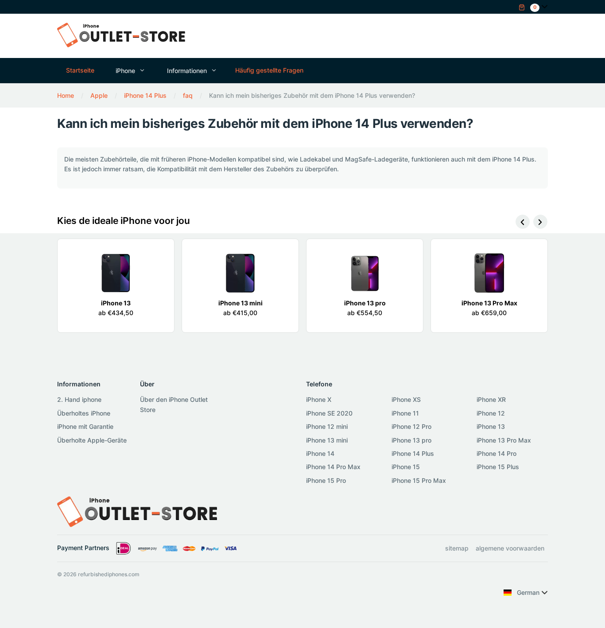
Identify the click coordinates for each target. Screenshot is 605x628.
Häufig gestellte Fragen (269, 70)
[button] (529, 6)
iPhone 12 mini (327, 426)
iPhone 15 (406, 466)
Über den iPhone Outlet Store (174, 404)
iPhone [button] (125, 70)
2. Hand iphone (79, 399)
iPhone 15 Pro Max (419, 480)
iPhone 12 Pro (411, 426)
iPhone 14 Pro (496, 453)
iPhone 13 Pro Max (504, 440)
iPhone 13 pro (411, 440)
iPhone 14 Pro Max (333, 466)
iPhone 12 (491, 413)
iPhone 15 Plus (498, 466)
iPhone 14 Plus (413, 453)
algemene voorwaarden (510, 548)
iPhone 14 (320, 453)
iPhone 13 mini (327, 440)
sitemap (457, 548)
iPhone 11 (405, 413)
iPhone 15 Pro (326, 480)
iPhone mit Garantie (85, 426)
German (528, 592)
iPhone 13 (491, 426)
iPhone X (318, 399)
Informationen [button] (187, 70)
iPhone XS (406, 399)
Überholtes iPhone (83, 413)
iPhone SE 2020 (329, 413)
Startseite (80, 70)
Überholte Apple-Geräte (92, 440)
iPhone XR (491, 399)
